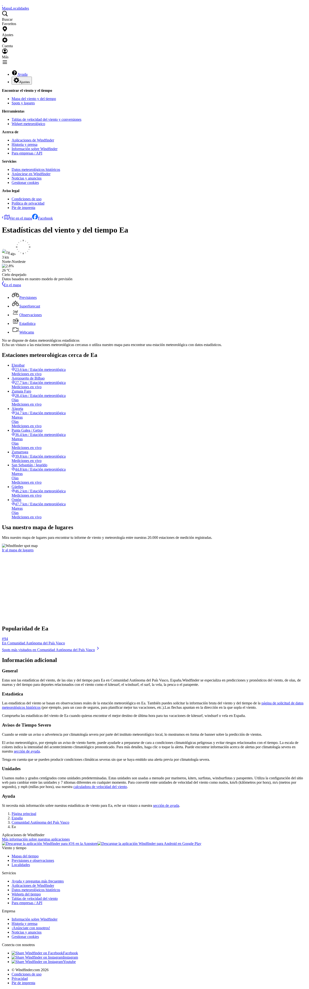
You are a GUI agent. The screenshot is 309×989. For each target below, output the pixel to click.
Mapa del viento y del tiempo (34, 99)
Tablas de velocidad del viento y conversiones (46, 119)
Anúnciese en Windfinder (31, 174)
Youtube (69, 962)
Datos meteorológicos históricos (36, 169)
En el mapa (12, 285)
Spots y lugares (23, 103)
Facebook (45, 218)
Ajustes (24, 82)
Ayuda (22, 74)
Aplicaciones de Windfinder (33, 140)
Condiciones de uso (27, 199)
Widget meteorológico (28, 124)
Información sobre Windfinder (34, 149)
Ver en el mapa (20, 218)
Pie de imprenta (23, 208)
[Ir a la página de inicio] (2, 4)
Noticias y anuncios (27, 178)
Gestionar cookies (25, 182)
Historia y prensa (24, 144)
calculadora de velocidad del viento (100, 787)
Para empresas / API (27, 153)
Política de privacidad (28, 203)
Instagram (70, 957)
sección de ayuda (27, 751)
